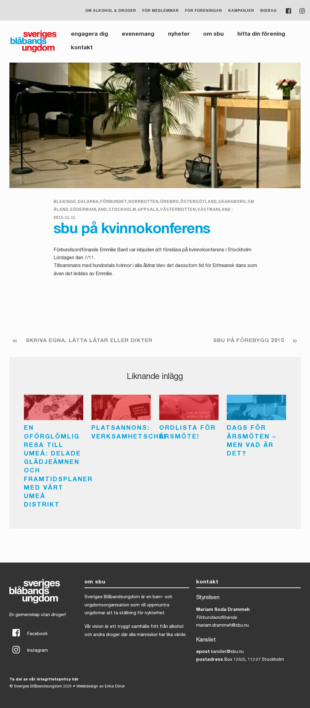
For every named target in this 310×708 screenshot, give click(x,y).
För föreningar (203, 10)
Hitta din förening (261, 34)
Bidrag (268, 10)
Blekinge (65, 201)
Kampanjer (241, 10)
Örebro (169, 201)
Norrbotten (143, 201)
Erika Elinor (115, 687)
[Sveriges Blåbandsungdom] (33, 52)
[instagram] (302, 10)
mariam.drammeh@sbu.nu (222, 626)
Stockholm (122, 209)
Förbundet (113, 201)
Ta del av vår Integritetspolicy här (44, 680)
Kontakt (82, 48)
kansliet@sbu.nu (227, 652)
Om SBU (213, 34)
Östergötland (198, 201)
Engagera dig (89, 34)
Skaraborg (232, 201)
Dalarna (88, 201)
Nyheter (179, 34)
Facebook (37, 634)
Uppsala (148, 209)
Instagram (37, 651)
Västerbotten (178, 209)
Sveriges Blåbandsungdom (38, 687)
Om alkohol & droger (110, 10)
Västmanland (214, 209)
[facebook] (289, 10)
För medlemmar (160, 10)
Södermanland (88, 209)
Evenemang (138, 34)
